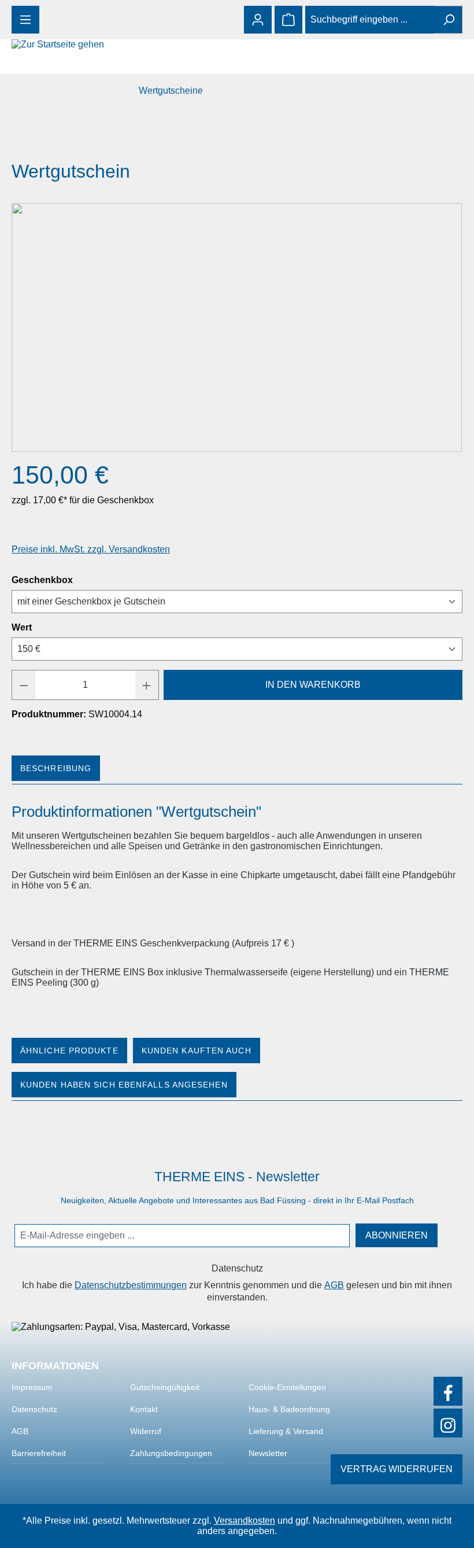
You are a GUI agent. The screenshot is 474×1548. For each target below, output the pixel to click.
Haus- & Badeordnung (289, 1409)
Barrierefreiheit (39, 1453)
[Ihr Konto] (258, 20)
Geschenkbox (42, 580)
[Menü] (25, 20)
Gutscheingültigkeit (164, 1387)
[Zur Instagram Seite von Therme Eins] (448, 1423)
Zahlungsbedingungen (171, 1453)
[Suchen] (448, 20)
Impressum (32, 1387)
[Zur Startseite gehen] (69, 44)
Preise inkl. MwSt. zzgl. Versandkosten (91, 549)
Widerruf (145, 1431)
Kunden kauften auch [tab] (196, 1050)
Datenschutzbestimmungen (131, 1285)
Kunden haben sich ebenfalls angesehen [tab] (124, 1084)
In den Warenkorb (313, 685)
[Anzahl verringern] (24, 685)
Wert (22, 627)
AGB (334, 1285)
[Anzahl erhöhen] (147, 685)
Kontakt (144, 1409)
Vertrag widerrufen (396, 1469)
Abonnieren (396, 1235)
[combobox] (370, 20)
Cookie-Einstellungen (287, 1387)
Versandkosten (244, 1520)
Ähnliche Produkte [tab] (69, 1050)
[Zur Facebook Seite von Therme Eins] (448, 1391)
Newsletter (268, 1453)
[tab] (57, 768)
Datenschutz (34, 1409)
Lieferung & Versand (286, 1431)
